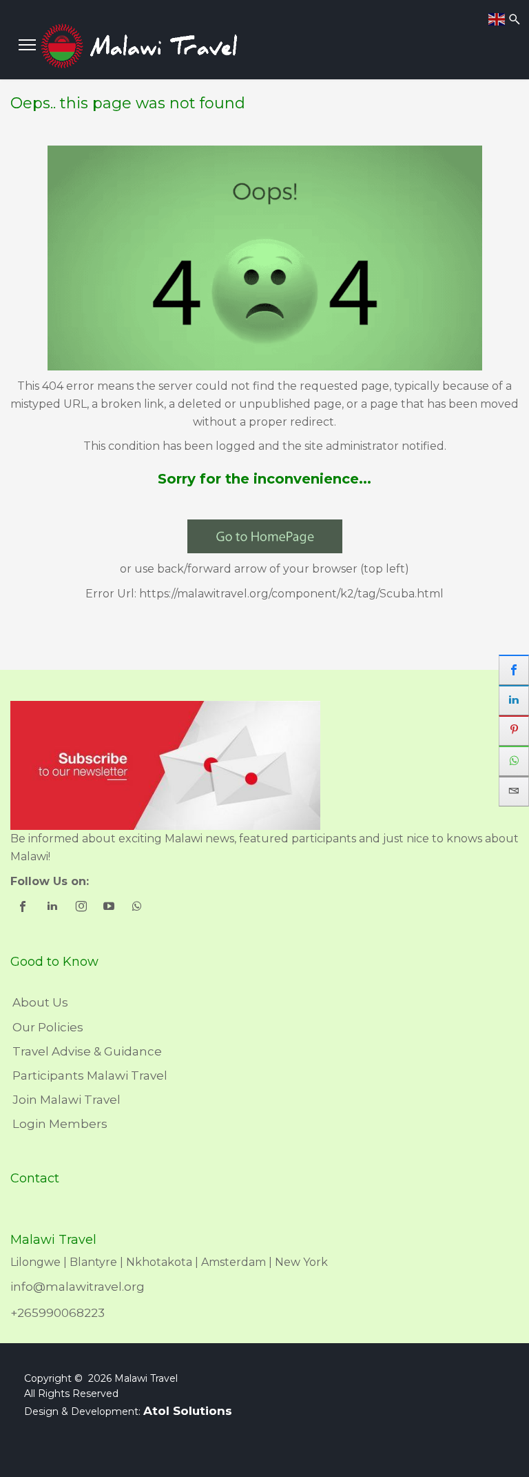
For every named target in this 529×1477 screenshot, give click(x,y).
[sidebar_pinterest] (514, 730)
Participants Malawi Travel (89, 1075)
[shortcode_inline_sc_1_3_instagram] (81, 908)
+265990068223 (57, 1313)
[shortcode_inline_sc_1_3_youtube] (109, 908)
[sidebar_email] (514, 791)
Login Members (59, 1124)
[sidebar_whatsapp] (514, 761)
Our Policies (47, 1027)
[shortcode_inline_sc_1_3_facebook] (24, 908)
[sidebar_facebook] (514, 670)
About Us (40, 1002)
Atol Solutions (187, 1411)
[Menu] (27, 45)
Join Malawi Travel (66, 1100)
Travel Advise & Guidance (87, 1051)
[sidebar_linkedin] (514, 700)
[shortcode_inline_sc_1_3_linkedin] (53, 908)
